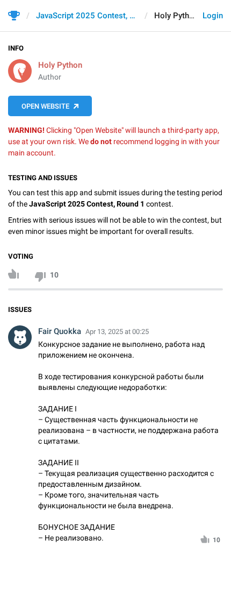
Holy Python (60, 65)
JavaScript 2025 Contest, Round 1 (87, 15)
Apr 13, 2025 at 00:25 (117, 332)
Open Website (45, 106)
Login (213, 15)
